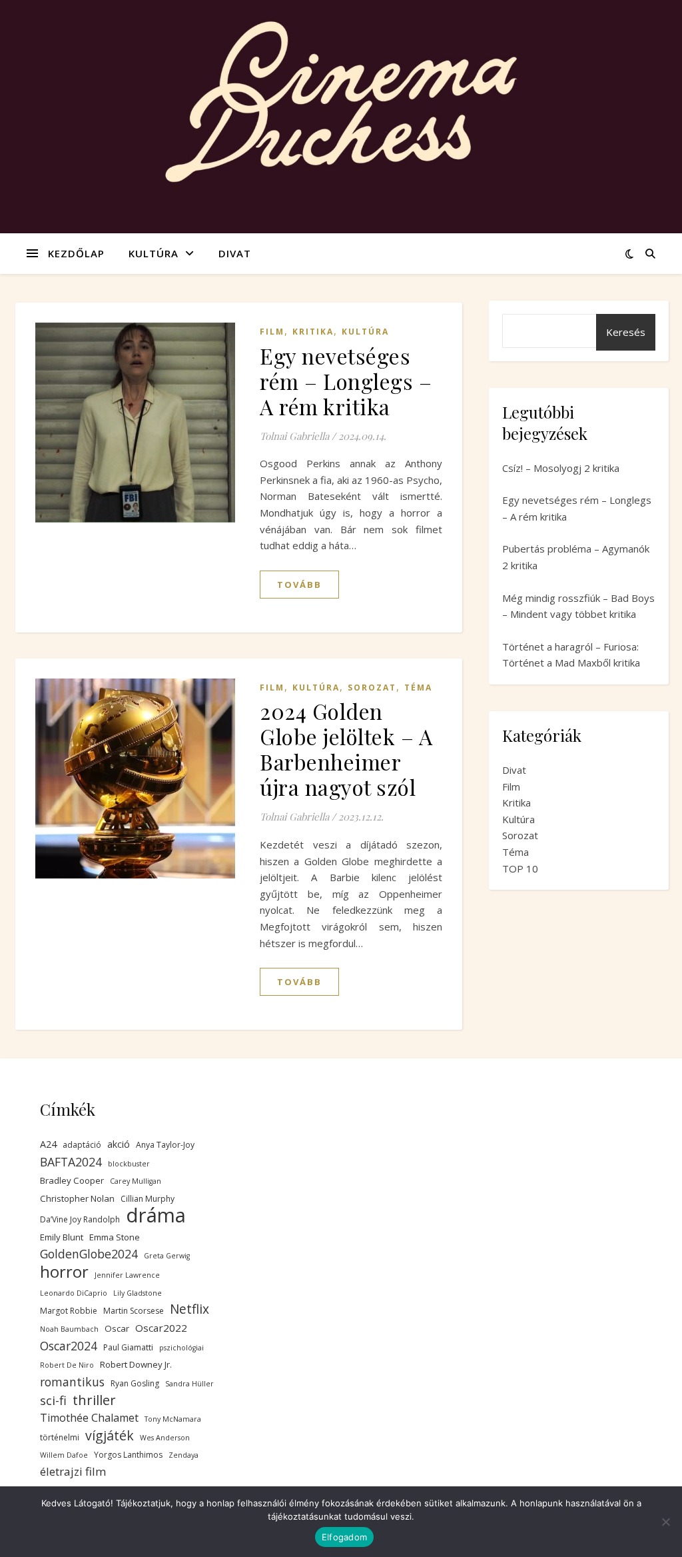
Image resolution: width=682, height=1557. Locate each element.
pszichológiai (181, 1347)
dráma (156, 1215)
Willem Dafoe (64, 1455)
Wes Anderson (165, 1437)
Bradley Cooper (72, 1180)
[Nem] (665, 1521)
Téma (418, 687)
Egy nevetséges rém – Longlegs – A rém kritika (346, 381)
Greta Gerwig (167, 1255)
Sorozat (372, 687)
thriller (94, 1400)
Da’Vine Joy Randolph (80, 1219)
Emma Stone (114, 1237)
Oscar (117, 1328)
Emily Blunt (61, 1237)
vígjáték (109, 1436)
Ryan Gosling (135, 1383)
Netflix (189, 1309)
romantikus (72, 1382)
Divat (234, 253)
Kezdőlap (76, 253)
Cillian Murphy (147, 1198)
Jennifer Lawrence (127, 1275)
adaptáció (82, 1144)
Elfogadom (344, 1537)
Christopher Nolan (77, 1198)
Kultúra (153, 253)
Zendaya (183, 1455)
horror (64, 1272)
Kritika (313, 331)
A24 (48, 1144)
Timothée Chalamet (89, 1417)
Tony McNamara (173, 1419)
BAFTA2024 (71, 1162)
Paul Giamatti (128, 1347)
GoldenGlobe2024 (89, 1254)
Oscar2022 (161, 1327)
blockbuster (129, 1163)
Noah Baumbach (69, 1329)
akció (118, 1144)
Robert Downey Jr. (136, 1364)
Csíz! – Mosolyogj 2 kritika (560, 468)
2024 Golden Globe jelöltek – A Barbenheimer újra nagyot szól (346, 749)
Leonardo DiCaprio (73, 1293)
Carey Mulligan (135, 1181)
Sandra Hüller (189, 1383)
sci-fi (53, 1400)
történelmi (59, 1437)
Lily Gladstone (137, 1293)
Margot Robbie (68, 1310)
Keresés (625, 332)
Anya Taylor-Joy (165, 1144)
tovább (299, 585)
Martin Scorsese (133, 1310)
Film (272, 331)
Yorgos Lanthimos (128, 1454)
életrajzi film (73, 1471)
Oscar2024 (68, 1346)
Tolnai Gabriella (294, 436)
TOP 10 (520, 868)
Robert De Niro (67, 1365)
